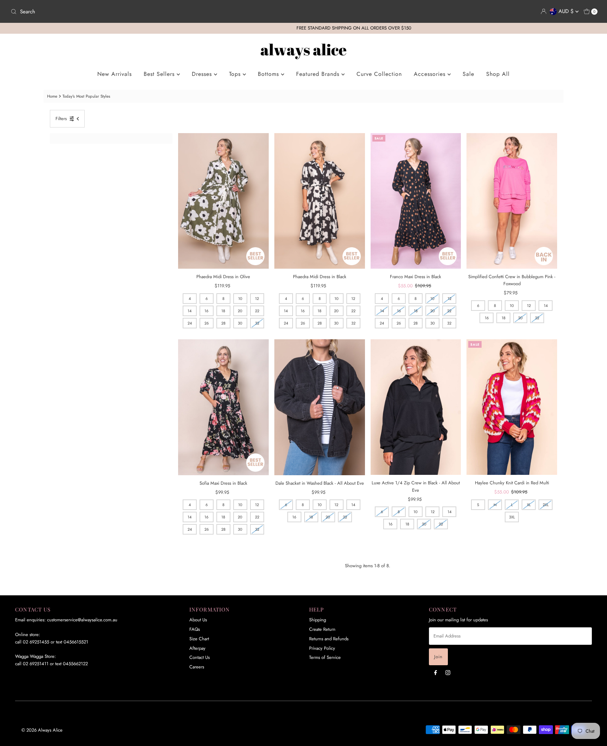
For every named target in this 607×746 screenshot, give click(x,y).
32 (257, 323)
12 (257, 298)
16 (206, 311)
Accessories (431, 74)
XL (529, 505)
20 (240, 311)
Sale (468, 74)
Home (52, 96)
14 (189, 311)
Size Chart (199, 638)
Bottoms (269, 74)
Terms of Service (325, 657)
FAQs (194, 629)
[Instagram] (447, 672)
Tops (236, 74)
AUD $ (567, 11)
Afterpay (197, 648)
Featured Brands (318, 74)
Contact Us (199, 657)
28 (223, 323)
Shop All (498, 74)
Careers (196, 666)
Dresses (203, 74)
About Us (198, 619)
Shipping (317, 619)
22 (257, 311)
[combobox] (154, 12)
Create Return (322, 629)
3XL (512, 517)
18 (223, 311)
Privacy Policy (322, 648)
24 (190, 323)
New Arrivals (114, 74)
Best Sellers (160, 74)
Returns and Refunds (328, 638)
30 (240, 323)
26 (206, 323)
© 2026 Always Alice (42, 730)
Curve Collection (379, 74)
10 (240, 298)
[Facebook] (435, 672)
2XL (546, 505)
